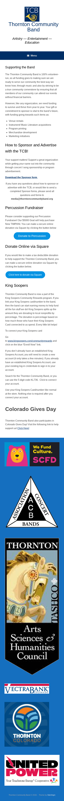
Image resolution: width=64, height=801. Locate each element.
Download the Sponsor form (21, 177)
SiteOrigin (51, 795)
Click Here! (23, 428)
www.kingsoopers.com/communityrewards (30, 341)
